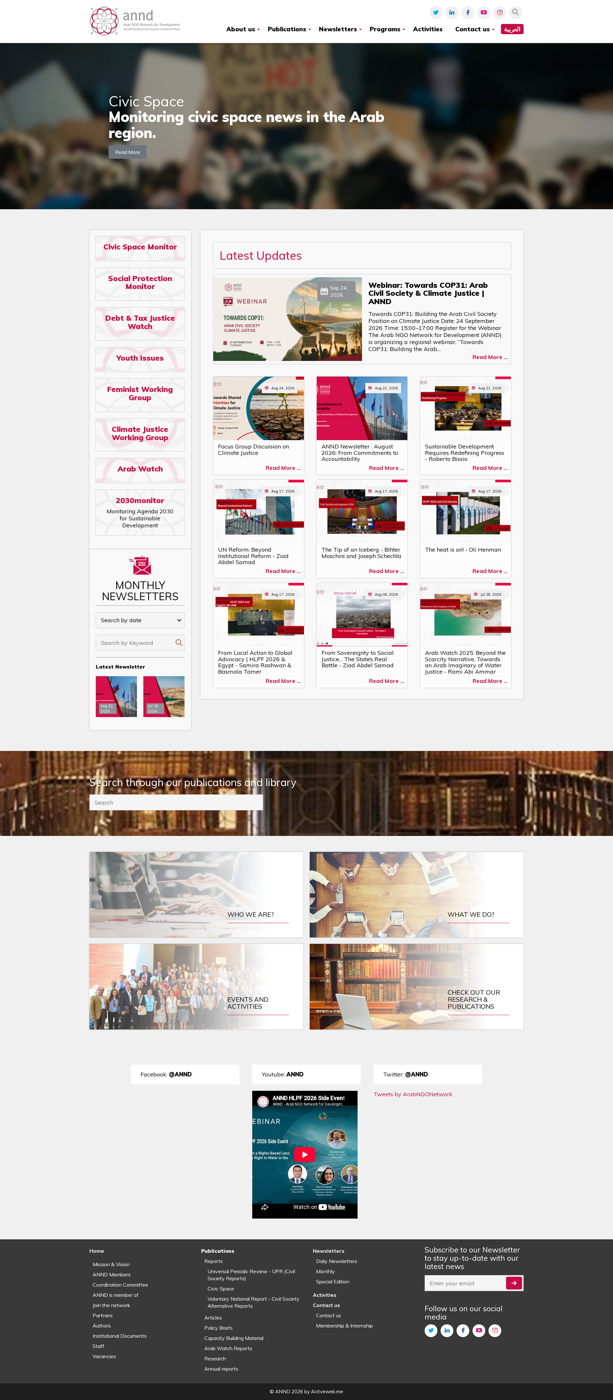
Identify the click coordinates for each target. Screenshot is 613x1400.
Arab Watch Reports (228, 1348)
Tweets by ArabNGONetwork (413, 1094)
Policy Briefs (218, 1328)
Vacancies (104, 1356)
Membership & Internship (344, 1325)
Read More (127, 144)
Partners (103, 1315)
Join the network (111, 1305)
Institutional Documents (120, 1336)
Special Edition (332, 1281)
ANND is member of (116, 1295)
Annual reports (221, 1369)
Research (215, 1358)
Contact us (328, 1315)
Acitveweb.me (327, 1392)
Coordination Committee (120, 1284)
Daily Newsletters (336, 1261)
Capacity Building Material (233, 1338)
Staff (98, 1346)
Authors (102, 1325)
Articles (213, 1317)
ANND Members (112, 1274)
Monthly (325, 1271)
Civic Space (221, 1288)
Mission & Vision (111, 1264)
